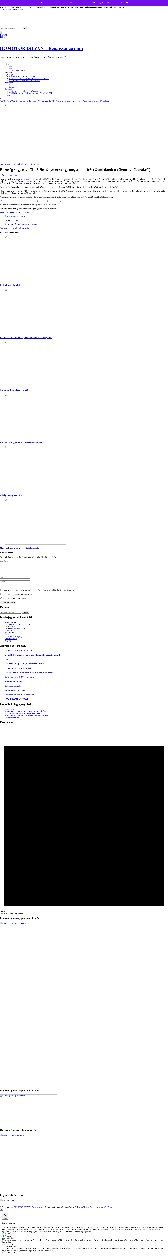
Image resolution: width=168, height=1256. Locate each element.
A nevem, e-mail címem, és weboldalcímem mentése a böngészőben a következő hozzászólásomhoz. (39, 590)
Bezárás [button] (130, 3)
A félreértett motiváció (15, 681)
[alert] (84, 820)
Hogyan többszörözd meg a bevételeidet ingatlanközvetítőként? (27, 715)
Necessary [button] (6, 1234)
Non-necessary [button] (7, 1244)
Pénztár (12, 87)
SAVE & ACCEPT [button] (9, 1253)
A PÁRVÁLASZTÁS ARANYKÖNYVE (24, 81)
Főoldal (7, 64)
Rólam (11, 68)
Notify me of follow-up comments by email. (18, 594)
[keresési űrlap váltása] (1, 26)
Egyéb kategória (10, 626)
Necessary (8, 1236)
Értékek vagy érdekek (10, 285)
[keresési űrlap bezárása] (1, 31)
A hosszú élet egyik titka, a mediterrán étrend (21, 443)
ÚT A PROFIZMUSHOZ (16, 699)
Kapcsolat (8, 89)
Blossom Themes (89, 1207)
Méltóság (21, 212)
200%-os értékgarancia (17, 70)
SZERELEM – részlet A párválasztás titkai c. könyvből (26, 337)
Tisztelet (27, 212)
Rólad (11, 66)
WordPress (108, 1207)
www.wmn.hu (26, 179)
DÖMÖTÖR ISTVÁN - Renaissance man (29, 1207)
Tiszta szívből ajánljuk (13, 637)
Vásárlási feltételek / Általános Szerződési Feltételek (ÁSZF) (31, 93)
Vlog (6, 641)
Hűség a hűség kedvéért (11, 495)
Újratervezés (9, 709)
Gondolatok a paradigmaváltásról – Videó (24, 664)
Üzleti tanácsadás (11, 639)
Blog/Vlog (8, 72)
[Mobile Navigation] (1, 60)
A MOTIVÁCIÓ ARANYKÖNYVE (23, 77)
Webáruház (9, 83)
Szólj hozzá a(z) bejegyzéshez (11, 175)
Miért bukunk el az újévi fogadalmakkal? (19, 548)
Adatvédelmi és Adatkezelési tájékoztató (23, 91)
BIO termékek (10, 622)
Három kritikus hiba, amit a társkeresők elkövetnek (29, 672)
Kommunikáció (5, 212)
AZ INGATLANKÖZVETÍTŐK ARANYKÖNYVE (29, 79)
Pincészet (8, 635)
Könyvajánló (9, 630)
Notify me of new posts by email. (15, 598)
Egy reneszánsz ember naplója (11, 164)
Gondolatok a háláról (15, 690)
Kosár (11, 85)
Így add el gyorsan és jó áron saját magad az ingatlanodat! (32, 655)
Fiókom (7, 95)
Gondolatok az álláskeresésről (14, 390)
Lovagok (14, 212)
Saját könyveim (10, 75)
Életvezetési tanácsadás (30, 164)
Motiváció (8, 632)
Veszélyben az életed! (12, 717)
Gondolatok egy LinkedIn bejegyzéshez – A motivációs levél (26, 711)
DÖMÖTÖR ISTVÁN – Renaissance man (41, 48)
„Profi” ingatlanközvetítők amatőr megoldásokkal (22, 713)
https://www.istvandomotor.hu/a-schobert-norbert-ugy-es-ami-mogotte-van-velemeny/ (30, 201)
